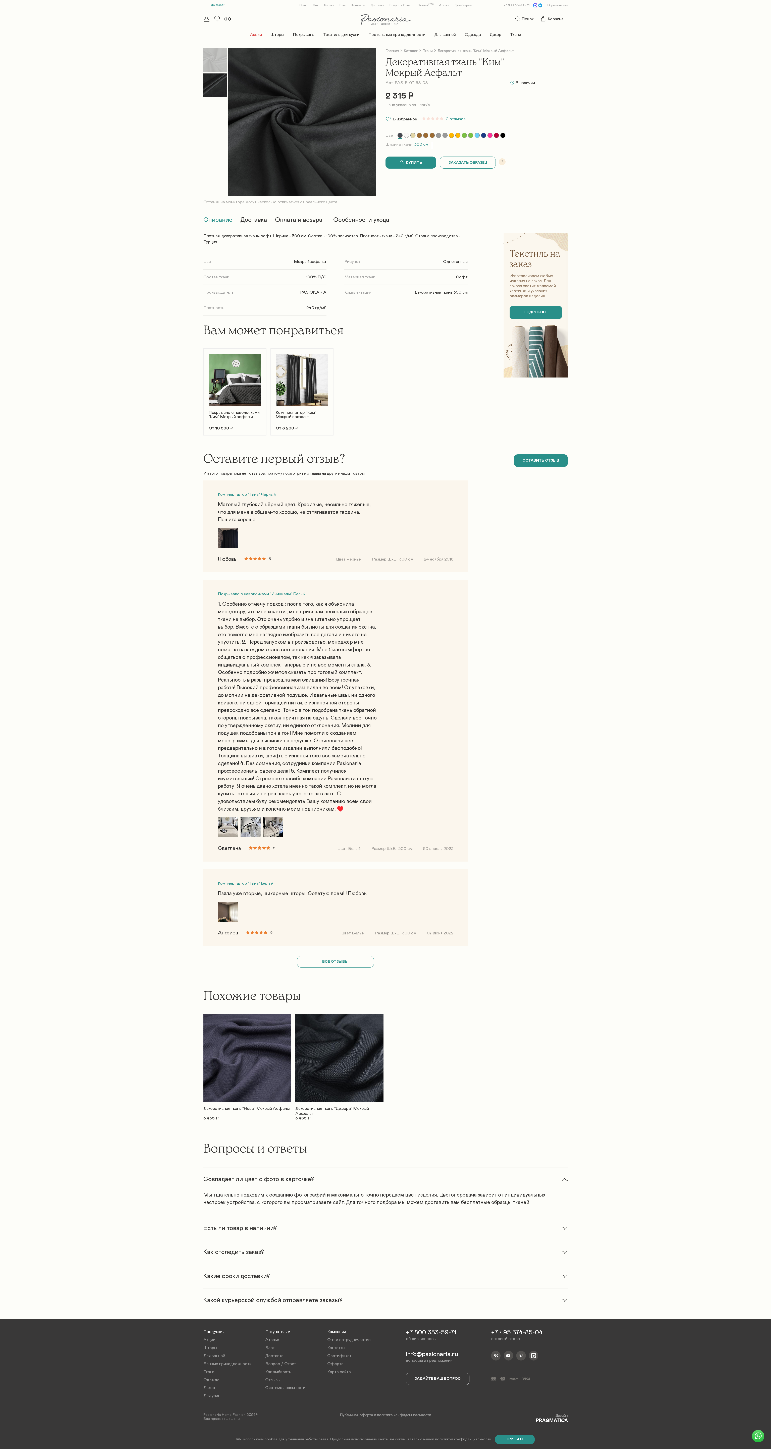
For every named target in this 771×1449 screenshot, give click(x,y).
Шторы (277, 35)
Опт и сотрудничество (349, 1340)
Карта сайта (339, 1372)
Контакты (358, 5)
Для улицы (213, 1396)
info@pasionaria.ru (432, 1354)
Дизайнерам (463, 5)
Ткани (515, 35)
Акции (256, 35)
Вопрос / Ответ (401, 5)
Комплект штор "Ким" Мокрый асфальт (296, 414)
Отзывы (425, 5)
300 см (421, 144)
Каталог (411, 51)
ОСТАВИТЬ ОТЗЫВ (540, 460)
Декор (495, 35)
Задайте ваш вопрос (438, 1379)
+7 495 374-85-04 (517, 1332)
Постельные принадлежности (396, 35)
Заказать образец (468, 163)
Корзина (556, 19)
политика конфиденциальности (404, 1415)
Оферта (335, 1364)
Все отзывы (335, 962)
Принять (515, 1439)
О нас (303, 5)
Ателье (444, 5)
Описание (217, 220)
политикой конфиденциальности (463, 1439)
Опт (315, 5)
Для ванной (445, 35)
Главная (392, 51)
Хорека (329, 5)
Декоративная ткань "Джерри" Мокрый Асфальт (332, 1109)
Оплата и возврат (300, 220)
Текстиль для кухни (341, 35)
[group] (400, 135)
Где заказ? (217, 5)
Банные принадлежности (227, 1364)
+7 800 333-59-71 (516, 5)
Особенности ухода (361, 220)
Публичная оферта (356, 1415)
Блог (343, 5)
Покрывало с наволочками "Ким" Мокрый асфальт (234, 414)
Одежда (473, 35)
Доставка (377, 5)
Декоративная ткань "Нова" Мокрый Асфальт (247, 1108)
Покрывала (303, 35)
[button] (203, 389)
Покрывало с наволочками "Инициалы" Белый (262, 594)
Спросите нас (557, 5)
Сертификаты (340, 1356)
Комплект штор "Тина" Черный (247, 494)
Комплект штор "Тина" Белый (245, 883)
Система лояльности (285, 1388)
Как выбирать (278, 1372)
